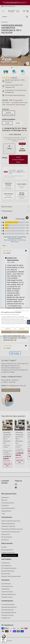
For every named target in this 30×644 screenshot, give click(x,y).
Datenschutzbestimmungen (22, 310)
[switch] (3, 641)
